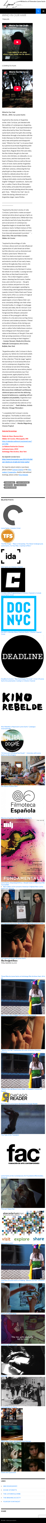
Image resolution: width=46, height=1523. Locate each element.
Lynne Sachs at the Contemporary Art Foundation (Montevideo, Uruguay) (22, 1177)
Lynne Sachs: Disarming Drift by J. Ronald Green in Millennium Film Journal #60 (23, 884)
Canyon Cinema (17, 469)
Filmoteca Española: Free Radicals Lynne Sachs (16, 818)
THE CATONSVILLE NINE (12, 1494)
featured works (20, 485)
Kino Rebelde (23, 475)
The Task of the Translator (10, 1135)
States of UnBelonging (8, 1313)
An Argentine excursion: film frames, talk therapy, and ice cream (22, 923)
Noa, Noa (4, 1376)
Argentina (8, 485)
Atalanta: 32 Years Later (9, 1345)
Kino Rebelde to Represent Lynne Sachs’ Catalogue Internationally (18, 727)
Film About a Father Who (9, 786)
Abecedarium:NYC (7, 1243)
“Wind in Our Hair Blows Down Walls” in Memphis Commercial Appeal (21, 1090)
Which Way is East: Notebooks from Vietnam (16, 1441)
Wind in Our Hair (10, 487)
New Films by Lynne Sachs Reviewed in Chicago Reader (19, 1104)
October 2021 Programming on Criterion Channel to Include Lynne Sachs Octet (21, 594)
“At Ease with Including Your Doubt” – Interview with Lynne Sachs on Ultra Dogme (21, 754)
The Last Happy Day (8, 1209)
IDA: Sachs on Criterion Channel (12, 567)
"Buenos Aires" (9, 482)
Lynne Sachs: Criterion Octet (11, 528)
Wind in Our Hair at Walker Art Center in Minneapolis (18, 1015)
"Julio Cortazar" (23, 482)
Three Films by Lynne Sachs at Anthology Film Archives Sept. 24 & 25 (23, 977)
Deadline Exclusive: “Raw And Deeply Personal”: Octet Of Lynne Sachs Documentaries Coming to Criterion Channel (22, 680)
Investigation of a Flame (9, 1407)
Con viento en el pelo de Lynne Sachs (13, 958)
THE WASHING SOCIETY (12, 1498)
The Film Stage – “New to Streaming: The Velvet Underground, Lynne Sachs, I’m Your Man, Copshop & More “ (22, 545)
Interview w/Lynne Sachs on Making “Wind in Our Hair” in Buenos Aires (23, 1281)
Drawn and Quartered (8, 1472)
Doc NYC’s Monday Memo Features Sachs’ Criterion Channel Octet (21, 633)
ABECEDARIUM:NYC (10, 1486)
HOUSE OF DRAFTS (10, 1490)
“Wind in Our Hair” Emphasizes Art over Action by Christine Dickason (21, 1051)
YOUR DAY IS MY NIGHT (11, 1501)
